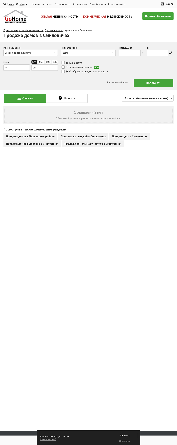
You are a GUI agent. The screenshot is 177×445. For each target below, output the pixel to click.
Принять (125, 435)
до (148, 47)
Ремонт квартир (62, 4)
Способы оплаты (98, 4)
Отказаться (124, 441)
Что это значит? (48, 439)
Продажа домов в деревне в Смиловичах (32, 143)
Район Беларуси (12, 47)
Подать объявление (158, 16)
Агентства (47, 4)
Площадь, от (125, 47)
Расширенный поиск (117, 82)
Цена (6, 62)
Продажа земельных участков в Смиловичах (92, 143)
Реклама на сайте (117, 4)
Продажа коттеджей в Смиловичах (83, 136)
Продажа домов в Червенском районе (30, 136)
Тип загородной (69, 47)
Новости (36, 4)
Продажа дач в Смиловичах (129, 136)
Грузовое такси (80, 4)
